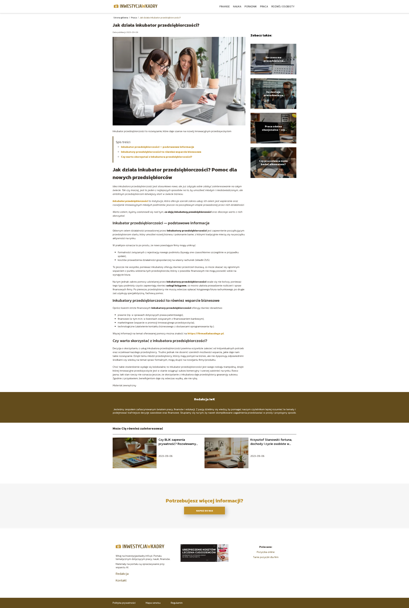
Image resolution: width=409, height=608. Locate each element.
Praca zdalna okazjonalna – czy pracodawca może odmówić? (273, 128)
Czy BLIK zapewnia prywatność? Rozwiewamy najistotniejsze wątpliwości (177, 442)
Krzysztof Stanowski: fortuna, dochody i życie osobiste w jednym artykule (271, 442)
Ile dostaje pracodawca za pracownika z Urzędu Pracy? (273, 93)
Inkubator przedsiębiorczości (130, 201)
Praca (264, 6)
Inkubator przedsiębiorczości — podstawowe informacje (157, 147)
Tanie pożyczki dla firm (265, 557)
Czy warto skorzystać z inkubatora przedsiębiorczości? (156, 157)
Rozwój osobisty (283, 6)
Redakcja (122, 574)
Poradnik (251, 6)
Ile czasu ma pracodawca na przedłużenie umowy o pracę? (273, 59)
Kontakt (121, 580)
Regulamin (177, 603)
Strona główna (121, 17)
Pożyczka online (266, 552)
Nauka (237, 6)
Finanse (225, 6)
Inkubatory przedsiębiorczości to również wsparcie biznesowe (161, 152)
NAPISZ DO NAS (204, 510)
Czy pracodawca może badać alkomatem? (273, 162)
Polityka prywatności (124, 603)
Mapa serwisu (153, 603)
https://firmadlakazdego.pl (206, 333)
